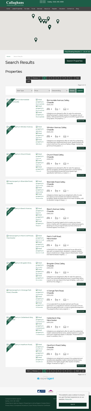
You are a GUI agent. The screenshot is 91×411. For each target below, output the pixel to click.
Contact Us (70, 8)
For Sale (26, 8)
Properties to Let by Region (32, 403)
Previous (35, 78)
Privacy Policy (9, 405)
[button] (49, 27)
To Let (33, 8)
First (28, 78)
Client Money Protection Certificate (39, 405)
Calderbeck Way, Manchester (53, 319)
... (72, 78)
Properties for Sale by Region (14, 403)
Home (8, 8)
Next (77, 78)
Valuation (62, 8)
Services (39, 8)
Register (54, 8)
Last (28, 81)
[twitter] (44, 2)
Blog (77, 8)
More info (68, 399)
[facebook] (41, 2)
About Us (47, 8)
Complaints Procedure (21, 405)
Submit (80, 90)
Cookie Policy (45, 403)
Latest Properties (17, 8)
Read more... (81, 120)
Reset (72, 90)
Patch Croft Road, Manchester (54, 237)
